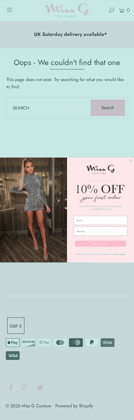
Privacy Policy (119, 254)
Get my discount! (100, 243)
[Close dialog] (131, 160)
